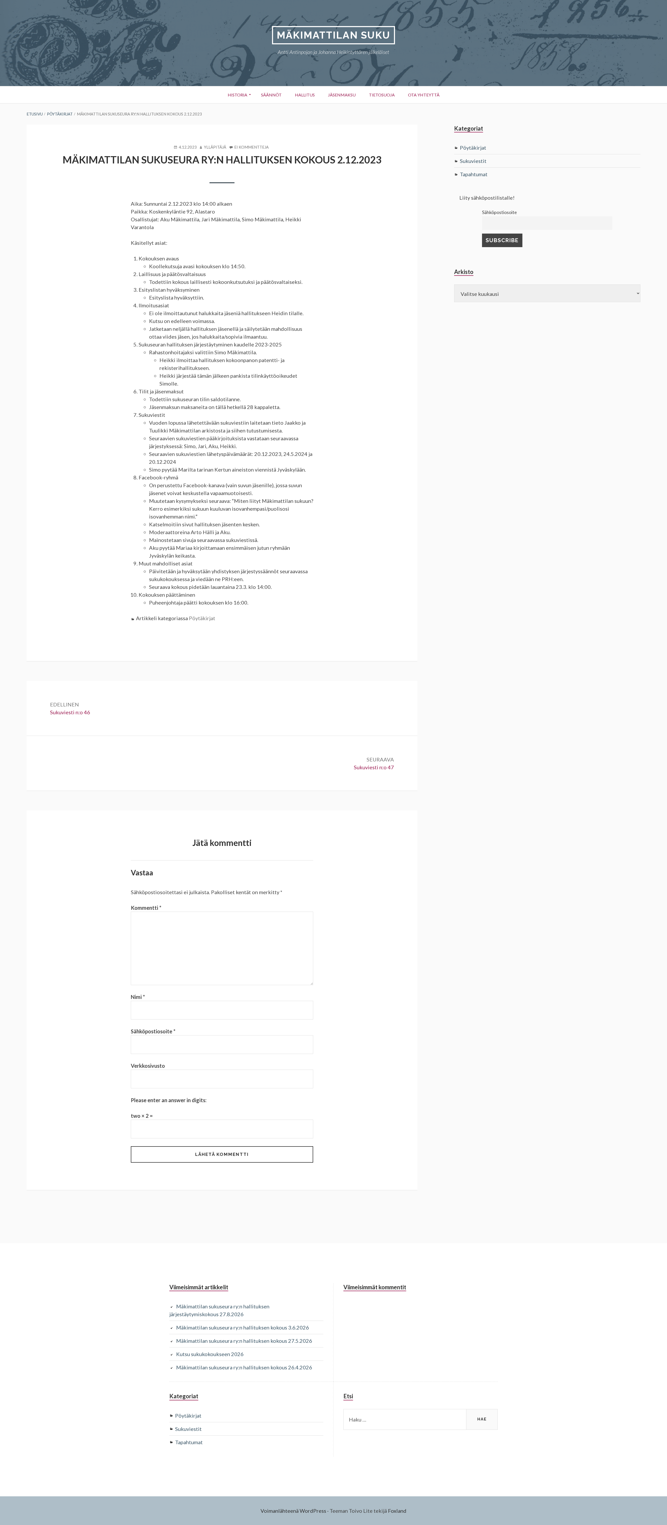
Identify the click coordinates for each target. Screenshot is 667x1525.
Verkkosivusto (148, 1066)
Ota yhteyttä (424, 94)
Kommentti (146, 908)
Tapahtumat (473, 174)
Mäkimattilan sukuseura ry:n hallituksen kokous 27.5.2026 (244, 1341)
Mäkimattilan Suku (333, 35)
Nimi (138, 997)
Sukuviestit (473, 161)
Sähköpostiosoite (153, 1031)
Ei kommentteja (251, 147)
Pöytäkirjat (202, 618)
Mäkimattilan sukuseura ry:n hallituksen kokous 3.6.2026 (242, 1327)
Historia (237, 94)
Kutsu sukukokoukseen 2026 (210, 1354)
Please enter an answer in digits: (169, 1100)
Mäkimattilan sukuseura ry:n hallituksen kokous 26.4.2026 (244, 1367)
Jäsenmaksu (342, 94)
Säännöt (271, 94)
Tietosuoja (382, 94)
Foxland (397, 1511)
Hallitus (305, 94)
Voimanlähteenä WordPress (293, 1511)
